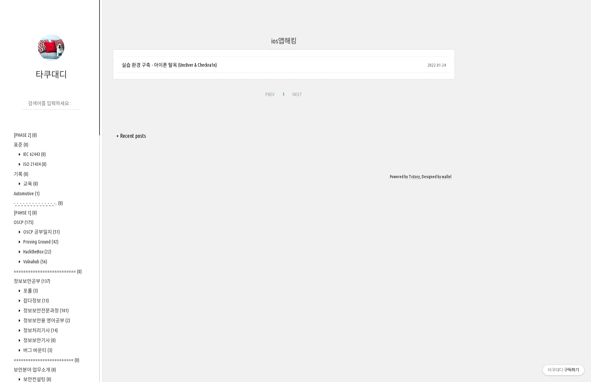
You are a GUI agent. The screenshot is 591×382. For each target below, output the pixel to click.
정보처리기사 (40, 330)
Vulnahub (34, 261)
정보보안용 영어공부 (46, 320)
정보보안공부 (32, 281)
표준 (21, 144)
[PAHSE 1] (25, 212)
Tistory (414, 176)
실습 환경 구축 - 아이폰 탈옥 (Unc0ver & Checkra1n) (169, 65)
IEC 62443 (34, 154)
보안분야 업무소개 (35, 369)
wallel (446, 176)
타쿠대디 (51, 74)
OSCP (24, 222)
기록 (21, 174)
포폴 (30, 290)
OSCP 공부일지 (41, 232)
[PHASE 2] (25, 135)
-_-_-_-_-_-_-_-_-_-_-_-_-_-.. (38, 203)
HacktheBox (36, 251)
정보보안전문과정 (45, 310)
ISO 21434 (34, 164)
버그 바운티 (37, 350)
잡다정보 (35, 300)
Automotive (27, 193)
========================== (48, 271)
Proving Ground (40, 242)
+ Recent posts (131, 136)
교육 (30, 183)
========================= (46, 360)
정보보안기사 (39, 340)
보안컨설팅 (36, 379)
